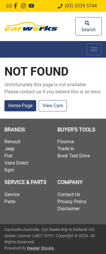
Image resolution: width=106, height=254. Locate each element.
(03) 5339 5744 (81, 6)
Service (11, 194)
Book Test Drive (73, 156)
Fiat (8, 156)
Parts (9, 201)
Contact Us (68, 194)
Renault (12, 141)
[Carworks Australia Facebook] (17, 6)
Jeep (9, 149)
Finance (65, 141)
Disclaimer (68, 208)
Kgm (9, 170)
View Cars (52, 105)
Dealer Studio (40, 248)
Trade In (65, 149)
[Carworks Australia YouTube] (33, 6)
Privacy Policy (72, 201)
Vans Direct (16, 163)
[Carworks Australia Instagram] (25, 6)
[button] (94, 49)
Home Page (20, 105)
